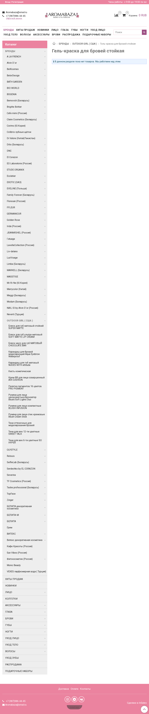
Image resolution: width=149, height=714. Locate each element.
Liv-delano (12, 251)
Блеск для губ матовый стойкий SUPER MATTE (26, 327)
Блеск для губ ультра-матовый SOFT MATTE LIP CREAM (25, 335)
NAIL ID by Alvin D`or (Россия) (22, 308)
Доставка (63, 688)
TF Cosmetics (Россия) (19, 481)
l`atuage (11, 239)
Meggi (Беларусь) (16, 295)
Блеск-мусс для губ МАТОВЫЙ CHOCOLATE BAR (25, 344)
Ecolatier (11, 176)
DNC (9, 150)
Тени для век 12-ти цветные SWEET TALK (23, 432)
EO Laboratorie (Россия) (19, 163)
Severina (11, 475)
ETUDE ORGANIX (15, 169)
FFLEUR (11, 207)
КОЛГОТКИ (11, 598)
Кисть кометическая (19, 371)
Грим (9, 527)
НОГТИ (84, 30)
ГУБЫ (74, 30)
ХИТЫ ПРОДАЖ (25, 30)
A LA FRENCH (14, 56)
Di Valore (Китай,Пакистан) (21, 138)
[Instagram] (67, 699)
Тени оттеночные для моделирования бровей (21, 424)
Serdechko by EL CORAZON (21, 468)
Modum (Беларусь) (17, 301)
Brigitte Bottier (14, 106)
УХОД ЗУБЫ (12, 657)
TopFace (11, 493)
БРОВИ (56, 34)
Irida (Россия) (14, 226)
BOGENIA (11, 94)
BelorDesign (13, 75)
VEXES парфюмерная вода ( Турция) (26, 571)
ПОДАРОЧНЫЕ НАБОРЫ (97, 34)
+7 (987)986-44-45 (15, 16)
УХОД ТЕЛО (10, 34)
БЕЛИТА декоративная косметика (19, 507)
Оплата (74, 688)
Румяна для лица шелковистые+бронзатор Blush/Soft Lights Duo (22, 397)
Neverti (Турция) (15, 314)
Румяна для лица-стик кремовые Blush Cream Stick (26, 415)
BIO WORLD (13, 88)
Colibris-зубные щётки (19, 132)
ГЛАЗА (65, 30)
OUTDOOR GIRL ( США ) (84, 43)
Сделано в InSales (137, 703)
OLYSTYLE (12, 449)
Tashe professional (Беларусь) (23, 487)
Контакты (85, 688)
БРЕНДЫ (8, 30)
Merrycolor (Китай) (16, 289)
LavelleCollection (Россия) (20, 245)
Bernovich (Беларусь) (18, 100)
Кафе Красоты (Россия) (19, 546)
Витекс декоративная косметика (24, 540)
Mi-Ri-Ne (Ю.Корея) (17, 282)
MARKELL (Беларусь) (18, 270)
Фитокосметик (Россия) (20, 559)
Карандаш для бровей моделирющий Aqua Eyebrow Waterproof (24, 354)
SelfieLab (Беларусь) (18, 462)
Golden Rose (13, 220)
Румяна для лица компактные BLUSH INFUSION (24, 406)
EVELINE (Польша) (17, 188)
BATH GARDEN (14, 81)
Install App (74, 707)
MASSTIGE (12, 276)
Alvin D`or (12, 62)
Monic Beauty (14, 565)
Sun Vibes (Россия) (17, 552)
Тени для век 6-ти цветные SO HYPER (25, 441)
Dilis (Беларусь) (15, 144)
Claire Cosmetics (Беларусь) (22, 119)
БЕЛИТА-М (13, 515)
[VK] (81, 699)
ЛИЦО (54, 30)
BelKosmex (13, 69)
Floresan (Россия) (16, 201)
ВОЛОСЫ (25, 34)
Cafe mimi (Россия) (17, 113)
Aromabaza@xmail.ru (16, 12)
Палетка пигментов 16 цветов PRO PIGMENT (25, 387)
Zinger (10, 500)
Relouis (11, 456)
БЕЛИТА (11, 521)
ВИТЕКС (11, 533)
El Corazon (12, 157)
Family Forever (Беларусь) (20, 195)
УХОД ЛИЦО (98, 30)
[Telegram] (74, 699)
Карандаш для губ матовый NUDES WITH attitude (23, 363)
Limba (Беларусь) (16, 264)
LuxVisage (12, 257)
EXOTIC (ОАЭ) (14, 182)
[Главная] (54, 43)
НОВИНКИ (43, 30)
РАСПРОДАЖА (71, 34)
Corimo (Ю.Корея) (16, 125)
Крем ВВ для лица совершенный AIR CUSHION (26, 378)
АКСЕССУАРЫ (41, 34)
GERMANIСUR (14, 213)
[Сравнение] (116, 15)
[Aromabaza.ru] (62, 14)
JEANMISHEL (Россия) (19, 232)
